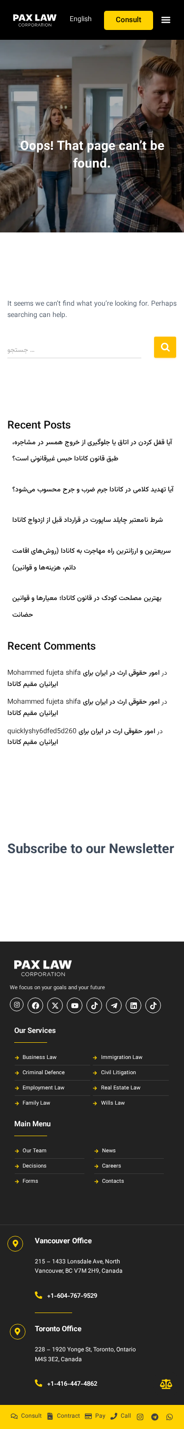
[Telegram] (154, 1416)
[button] (165, 19)
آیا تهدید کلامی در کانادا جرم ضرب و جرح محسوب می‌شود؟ (92, 490)
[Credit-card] (88, 1416)
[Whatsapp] (169, 1416)
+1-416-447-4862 (72, 1384)
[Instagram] (139, 1416)
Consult (31, 1416)
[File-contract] (50, 1416)
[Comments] (14, 1416)
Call (126, 1416)
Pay (100, 1416)
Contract (68, 1416)
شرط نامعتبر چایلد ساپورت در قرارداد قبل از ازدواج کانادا (87, 520)
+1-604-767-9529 (72, 1296)
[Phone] (114, 1416)
